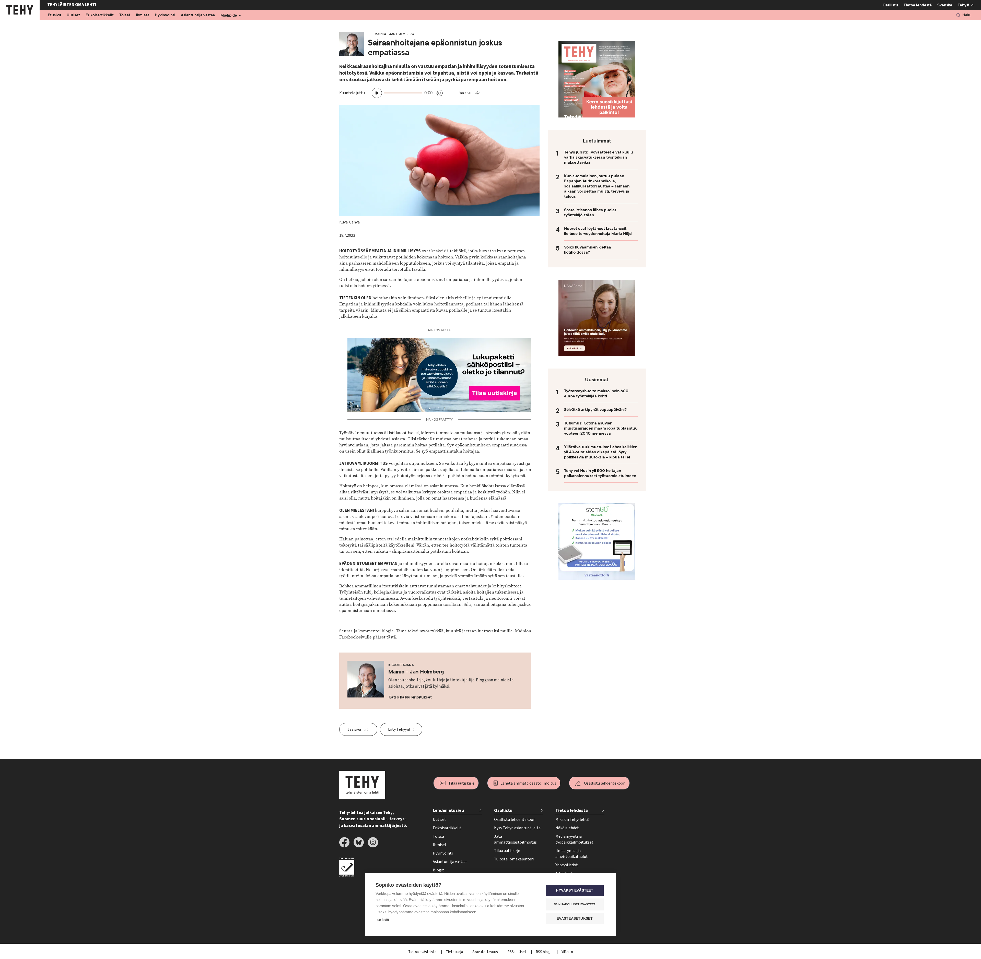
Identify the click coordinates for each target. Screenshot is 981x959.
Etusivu (54, 15)
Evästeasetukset (575, 918)
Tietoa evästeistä (422, 952)
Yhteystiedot (566, 865)
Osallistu (890, 5)
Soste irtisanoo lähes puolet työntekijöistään (590, 212)
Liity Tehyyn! (399, 729)
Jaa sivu (464, 93)
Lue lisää (382, 920)
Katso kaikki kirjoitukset (410, 697)
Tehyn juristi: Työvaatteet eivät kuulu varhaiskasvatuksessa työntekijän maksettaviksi (598, 157)
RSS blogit (544, 952)
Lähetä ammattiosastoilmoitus (528, 783)
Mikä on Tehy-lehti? (572, 819)
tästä (391, 637)
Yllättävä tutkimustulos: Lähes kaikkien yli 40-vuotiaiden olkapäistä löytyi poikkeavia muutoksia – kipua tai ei (600, 452)
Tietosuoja (455, 952)
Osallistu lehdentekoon (604, 783)
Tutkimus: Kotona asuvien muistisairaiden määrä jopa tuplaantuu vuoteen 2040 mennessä (601, 428)
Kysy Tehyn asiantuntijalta (517, 828)
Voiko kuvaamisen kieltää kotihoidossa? (587, 250)
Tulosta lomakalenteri (514, 859)
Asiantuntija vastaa (198, 15)
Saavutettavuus (485, 952)
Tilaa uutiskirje (461, 783)
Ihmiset (142, 15)
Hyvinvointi (165, 15)
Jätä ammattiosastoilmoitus (515, 839)
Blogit (438, 870)
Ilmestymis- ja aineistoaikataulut (571, 853)
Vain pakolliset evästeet (574, 904)
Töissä (124, 15)
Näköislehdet (567, 828)
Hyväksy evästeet (574, 890)
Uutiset (73, 15)
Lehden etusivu (448, 810)
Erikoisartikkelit (100, 15)
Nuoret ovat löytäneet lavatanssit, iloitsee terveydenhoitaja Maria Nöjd (598, 231)
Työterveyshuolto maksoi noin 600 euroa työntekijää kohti (596, 393)
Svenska (944, 5)
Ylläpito (567, 952)
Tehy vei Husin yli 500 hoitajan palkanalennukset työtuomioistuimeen (600, 473)
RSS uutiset (517, 952)
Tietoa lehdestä (918, 5)
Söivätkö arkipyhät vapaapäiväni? (595, 409)
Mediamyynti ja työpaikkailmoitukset (574, 839)
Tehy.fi (963, 5)
